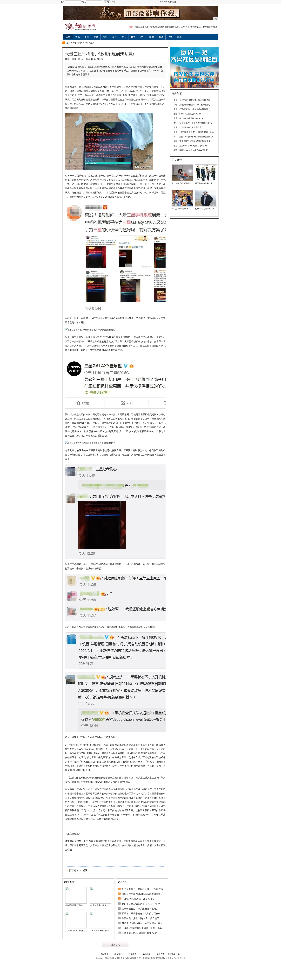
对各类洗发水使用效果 (99, 930)
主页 (68, 43)
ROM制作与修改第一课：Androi (138, 899)
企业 (142, 37)
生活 (123, 37)
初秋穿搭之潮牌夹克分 (204, 208)
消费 (170, 37)
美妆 (86, 37)
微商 (179, 37)
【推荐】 (175, 141)
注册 (114, 2)
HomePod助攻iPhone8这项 (191, 118)
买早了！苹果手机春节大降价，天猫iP (141, 913)
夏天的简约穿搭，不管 (204, 183)
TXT (179, 954)
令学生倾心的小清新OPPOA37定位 (139, 933)
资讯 (77, 37)
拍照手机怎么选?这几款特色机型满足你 (196, 136)
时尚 (133, 37)
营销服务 (132, 954)
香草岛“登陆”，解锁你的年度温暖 (193, 109)
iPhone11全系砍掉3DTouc (190, 114)
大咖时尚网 (77, 43)
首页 (68, 37)
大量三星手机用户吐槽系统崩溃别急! (195, 100)
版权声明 (160, 954)
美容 (96, 37)
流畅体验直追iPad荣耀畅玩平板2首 (139, 908)
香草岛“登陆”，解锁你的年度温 (203, 27)
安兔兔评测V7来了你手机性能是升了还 (196, 123)
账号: (63, 2)
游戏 (151, 37)
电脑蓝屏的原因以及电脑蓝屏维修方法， (142, 894)
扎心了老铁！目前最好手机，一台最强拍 (142, 889)
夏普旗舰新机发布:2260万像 (177, 27)
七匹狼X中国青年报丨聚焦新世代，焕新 (142, 928)
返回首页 (115, 944)
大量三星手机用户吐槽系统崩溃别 (149, 27)
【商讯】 (175, 105)
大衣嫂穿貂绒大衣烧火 (75, 930)
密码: (83, 2)
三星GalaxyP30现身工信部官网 (193, 146)
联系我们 (118, 954)
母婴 (114, 37)
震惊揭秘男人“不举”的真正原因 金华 (194, 141)
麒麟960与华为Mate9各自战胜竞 (193, 150)
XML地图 (146, 954)
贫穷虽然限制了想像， (75, 905)
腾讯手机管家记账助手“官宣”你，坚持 (141, 903)
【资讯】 (175, 100)
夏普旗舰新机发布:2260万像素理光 (194, 105)
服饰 (105, 37)
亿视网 (83, 870)
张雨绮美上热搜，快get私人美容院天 (140, 918)
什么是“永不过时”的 (180, 208)
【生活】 (175, 114)
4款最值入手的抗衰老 (99, 905)
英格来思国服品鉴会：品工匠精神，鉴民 (142, 923)
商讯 (161, 37)
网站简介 (104, 954)
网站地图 (171, 954)
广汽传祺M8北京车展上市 (190, 127)
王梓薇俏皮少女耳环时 (181, 183)
